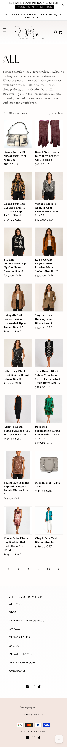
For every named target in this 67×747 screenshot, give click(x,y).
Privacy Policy (19, 637)
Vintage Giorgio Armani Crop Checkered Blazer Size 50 (47, 209)
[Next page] (59, 569)
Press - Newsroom (22, 662)
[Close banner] (63, 5)
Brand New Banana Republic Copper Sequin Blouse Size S (16, 488)
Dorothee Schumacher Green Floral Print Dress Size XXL (47, 432)
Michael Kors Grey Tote (47, 484)
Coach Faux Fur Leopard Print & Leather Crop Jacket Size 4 (15, 209)
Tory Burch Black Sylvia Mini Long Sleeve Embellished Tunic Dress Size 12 (48, 377)
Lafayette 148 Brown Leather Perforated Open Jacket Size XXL (15, 321)
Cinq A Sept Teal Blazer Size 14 (46, 540)
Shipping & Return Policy (27, 620)
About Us (15, 604)
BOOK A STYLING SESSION (34, 7)
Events (14, 646)
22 (48, 569)
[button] (3, 32)
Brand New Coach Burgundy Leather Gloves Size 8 (47, 155)
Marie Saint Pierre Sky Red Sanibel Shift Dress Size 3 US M (16, 544)
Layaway (14, 629)
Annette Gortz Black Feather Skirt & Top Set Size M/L (17, 430)
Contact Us (17, 671)
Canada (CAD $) (31, 714)
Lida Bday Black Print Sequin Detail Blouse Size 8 (16, 375)
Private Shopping (21, 654)
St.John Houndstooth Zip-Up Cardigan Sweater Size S (15, 265)
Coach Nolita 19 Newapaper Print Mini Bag (15, 155)
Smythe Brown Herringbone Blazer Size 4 (44, 319)
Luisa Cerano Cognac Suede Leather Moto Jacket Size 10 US (46, 265)
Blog (12, 612)
